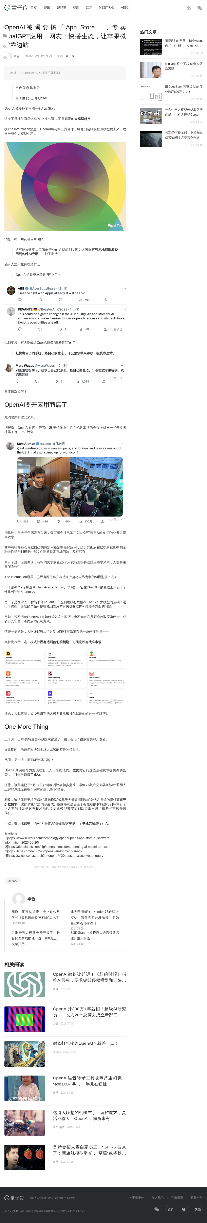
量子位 (70, 56)
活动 (89, 7)
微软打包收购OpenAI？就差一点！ (85, 1043)
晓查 (62, 1127)
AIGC (125, 7)
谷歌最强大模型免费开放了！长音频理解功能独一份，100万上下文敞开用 (36, 938)
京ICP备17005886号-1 (73, 1211)
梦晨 (55, 1023)
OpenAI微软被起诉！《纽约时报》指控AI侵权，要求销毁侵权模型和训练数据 (89, 980)
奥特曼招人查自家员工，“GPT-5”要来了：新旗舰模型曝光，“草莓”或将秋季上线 (89, 1153)
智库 (76, 7)
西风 (55, 989)
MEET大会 (106, 7)
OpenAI (12, 881)
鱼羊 (55, 1127)
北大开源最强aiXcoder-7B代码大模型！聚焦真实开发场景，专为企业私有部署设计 (95, 917)
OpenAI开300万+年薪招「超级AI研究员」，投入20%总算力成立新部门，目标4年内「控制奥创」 (89, 1014)
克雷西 (57, 1052)
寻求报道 (177, 1197)
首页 (34, 7)
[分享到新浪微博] (5, 46)
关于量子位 (136, 1197)
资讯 (47, 7)
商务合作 (196, 1197)
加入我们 (158, 1197)
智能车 (61, 7)
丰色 (16, 56)
